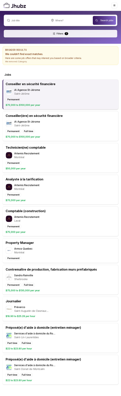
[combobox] (70, 20)
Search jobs (106, 20)
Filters (62, 33)
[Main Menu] (114, 5)
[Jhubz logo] (15, 5)
